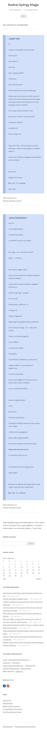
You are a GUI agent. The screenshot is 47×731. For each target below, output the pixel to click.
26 (33, 573)
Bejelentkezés (8, 703)
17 (21, 570)
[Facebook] (4, 685)
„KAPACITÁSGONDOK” (17, 218)
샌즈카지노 (7, 663)
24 (21, 573)
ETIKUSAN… (16, 663)
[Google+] (7, 685)
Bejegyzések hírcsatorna (11, 706)
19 (33, 570)
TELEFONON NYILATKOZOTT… (19, 660)
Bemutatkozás (8, 727)
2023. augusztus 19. (10, 198)
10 (21, 567)
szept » (38, 578)
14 (4, 570)
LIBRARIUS (19, 671)
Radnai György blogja (23, 5)
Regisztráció (7, 700)
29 (9, 576)
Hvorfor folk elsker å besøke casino (15, 599)
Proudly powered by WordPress (25, 727)
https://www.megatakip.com (13, 666)
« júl (4, 578)
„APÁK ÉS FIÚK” (30, 666)
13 (39, 567)
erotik (5, 660)
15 (9, 570)
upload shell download (11, 668)
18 (27, 570)
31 (21, 576)
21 (4, 573)
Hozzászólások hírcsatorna (12, 709)
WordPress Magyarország (12, 712)
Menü (23, 16)
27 (39, 573)
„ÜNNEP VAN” (14, 39)
